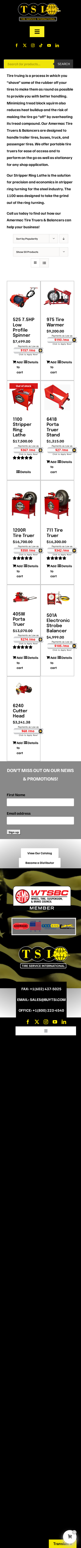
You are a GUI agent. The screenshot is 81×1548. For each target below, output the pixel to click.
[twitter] (25, 45)
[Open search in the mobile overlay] (38, 63)
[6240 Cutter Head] (23, 688)
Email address (19, 813)
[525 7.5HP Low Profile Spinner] (23, 297)
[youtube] (49, 45)
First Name (16, 794)
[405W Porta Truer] (23, 596)
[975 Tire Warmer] (57, 297)
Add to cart (20, 367)
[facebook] (16, 45)
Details (31, 362)
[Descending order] (63, 238)
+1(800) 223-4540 (48, 1010)
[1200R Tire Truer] (23, 502)
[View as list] (44, 262)
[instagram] (33, 45)
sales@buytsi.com (48, 999)
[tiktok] (41, 45)
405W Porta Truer (19, 619)
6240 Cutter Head (20, 711)
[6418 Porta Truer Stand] (57, 397)
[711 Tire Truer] (57, 502)
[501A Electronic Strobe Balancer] (57, 597)
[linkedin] (57, 45)
